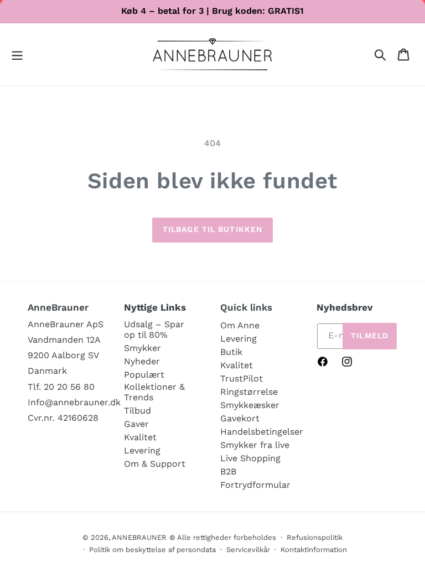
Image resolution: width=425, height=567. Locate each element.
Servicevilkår (248, 549)
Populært (144, 374)
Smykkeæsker (249, 405)
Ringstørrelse (249, 391)
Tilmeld (369, 335)
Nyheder (142, 361)
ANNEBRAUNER (139, 537)
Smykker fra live (254, 445)
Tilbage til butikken (212, 229)
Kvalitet (140, 437)
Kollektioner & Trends (154, 392)
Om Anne (240, 325)
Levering (142, 450)
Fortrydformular (255, 485)
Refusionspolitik (315, 537)
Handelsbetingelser (261, 431)
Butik (231, 352)
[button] (17, 54)
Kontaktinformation (314, 549)
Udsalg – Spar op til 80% (154, 329)
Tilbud (137, 410)
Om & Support (154, 463)
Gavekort (240, 418)
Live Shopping (250, 458)
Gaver (136, 424)
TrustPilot (241, 378)
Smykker (142, 348)
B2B (228, 471)
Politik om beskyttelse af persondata (152, 549)
